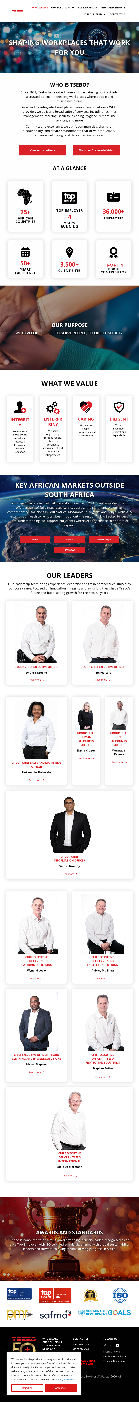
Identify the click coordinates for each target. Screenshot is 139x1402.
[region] (44, 1373)
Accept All (60, 1387)
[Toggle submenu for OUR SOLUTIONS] (73, 8)
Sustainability (52, 1345)
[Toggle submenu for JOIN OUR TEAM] (105, 14)
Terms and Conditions (114, 1361)
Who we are (50, 1338)
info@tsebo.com (81, 1344)
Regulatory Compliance (114, 1356)
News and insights (48, 1350)
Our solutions (52, 1342)
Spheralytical (90, 1391)
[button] (36, 679)
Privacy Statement (65, 1379)
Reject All (27, 1387)
